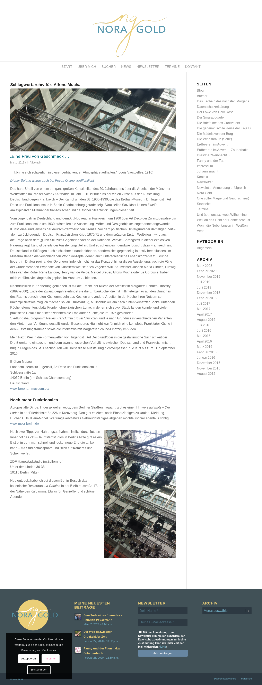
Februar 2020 (207, 271)
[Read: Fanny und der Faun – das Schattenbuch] (78, 650)
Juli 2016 (203, 325)
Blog (200, 90)
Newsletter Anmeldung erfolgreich (221, 187)
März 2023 (204, 266)
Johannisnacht (207, 171)
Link (163, 646)
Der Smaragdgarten (211, 117)
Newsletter (204, 182)
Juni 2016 (204, 330)
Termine (203, 209)
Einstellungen (38, 669)
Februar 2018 (207, 298)
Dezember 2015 (208, 363)
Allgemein (35, 162)
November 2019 (208, 276)
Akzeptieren (28, 658)
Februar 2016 (207, 352)
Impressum (205, 166)
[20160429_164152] (93, 119)
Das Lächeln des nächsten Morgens (223, 101)
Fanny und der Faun (211, 160)
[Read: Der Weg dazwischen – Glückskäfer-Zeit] (78, 633)
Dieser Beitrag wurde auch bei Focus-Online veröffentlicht (52, 180)
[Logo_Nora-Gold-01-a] (131, 31)
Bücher (202, 96)
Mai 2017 (203, 309)
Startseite (204, 204)
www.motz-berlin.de (24, 423)
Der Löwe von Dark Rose (215, 112)
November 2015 (208, 368)
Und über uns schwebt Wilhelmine (222, 214)
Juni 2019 (204, 287)
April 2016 (204, 341)
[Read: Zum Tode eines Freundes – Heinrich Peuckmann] (78, 617)
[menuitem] (67, 67)
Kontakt (202, 177)
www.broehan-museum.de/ (29, 388)
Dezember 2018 (208, 292)
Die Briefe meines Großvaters (218, 123)
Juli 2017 (203, 303)
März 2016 (204, 346)
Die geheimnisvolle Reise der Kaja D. (224, 128)
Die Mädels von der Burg (215, 133)
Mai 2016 (203, 336)
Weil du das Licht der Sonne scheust (223, 220)
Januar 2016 (206, 357)
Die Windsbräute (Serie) (214, 139)
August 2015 (206, 373)
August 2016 (206, 319)
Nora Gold (204, 193)
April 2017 (204, 314)
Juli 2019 (203, 282)
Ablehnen (50, 658)
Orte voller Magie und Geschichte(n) (223, 198)
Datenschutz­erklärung (213, 107)
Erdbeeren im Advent (212, 144)
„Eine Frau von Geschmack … (39, 156)
